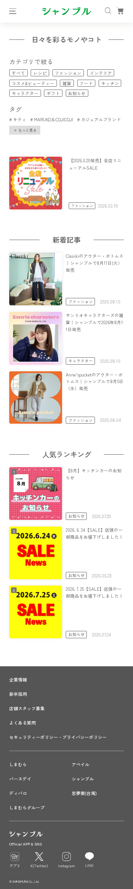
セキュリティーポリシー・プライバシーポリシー (58, 737)
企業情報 (18, 679)
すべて (18, 73)
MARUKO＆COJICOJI (53, 119)
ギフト (53, 93)
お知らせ (77, 93)
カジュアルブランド (100, 119)
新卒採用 (18, 694)
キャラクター (25, 93)
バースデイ (20, 778)
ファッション (68, 73)
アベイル (80, 764)
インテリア (101, 73)
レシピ (40, 73)
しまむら (18, 764)
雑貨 (66, 83)
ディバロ (18, 793)
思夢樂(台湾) (84, 793)
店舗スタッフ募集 (27, 708)
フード (86, 83)
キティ (19, 119)
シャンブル (83, 778)
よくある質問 (22, 722)
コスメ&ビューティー (33, 83)
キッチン (110, 83)
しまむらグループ (27, 807)
